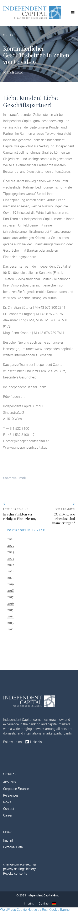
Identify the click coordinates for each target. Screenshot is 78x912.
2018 (10, 590)
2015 (10, 609)
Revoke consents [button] (15, 873)
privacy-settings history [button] (19, 869)
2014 (10, 616)
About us (9, 782)
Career (7, 815)
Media (8, 35)
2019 (10, 584)
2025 (10, 545)
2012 (10, 629)
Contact (8, 809)
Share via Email (14, 478)
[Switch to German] (54, 903)
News (7, 802)
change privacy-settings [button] (20, 864)
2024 (10, 552)
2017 (10, 597)
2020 (11, 577)
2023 (10, 558)
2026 (10, 539)
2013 (10, 622)
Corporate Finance (16, 789)
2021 (10, 571)
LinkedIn (35, 742)
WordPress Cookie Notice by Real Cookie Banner (35, 910)
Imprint (8, 840)
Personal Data (13, 847)
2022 (10, 564)
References (11, 795)
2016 (10, 603)
